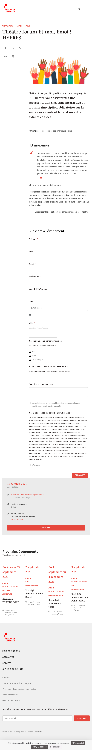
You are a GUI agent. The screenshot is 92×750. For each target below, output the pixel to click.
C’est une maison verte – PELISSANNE (79, 598)
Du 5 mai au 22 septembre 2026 (11, 572)
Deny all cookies (39, 747)
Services (6, 663)
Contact (6, 677)
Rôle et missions (11, 651)
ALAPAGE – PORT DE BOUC (10, 601)
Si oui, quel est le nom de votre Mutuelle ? (48, 366)
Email (32, 264)
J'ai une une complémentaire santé (46, 340)
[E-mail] (5, 56)
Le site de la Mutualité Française (16, 683)
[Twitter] (20, 48)
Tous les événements (12, 555)
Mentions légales (10, 694)
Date (31, 301)
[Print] (13, 56)
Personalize (55, 747)
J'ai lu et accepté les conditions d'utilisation (50, 412)
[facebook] (5, 48)
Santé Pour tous (23, 26)
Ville (32, 323)
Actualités (8, 657)
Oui (33, 351)
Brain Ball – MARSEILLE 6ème (54, 604)
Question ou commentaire (41, 384)
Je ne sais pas (37, 359)
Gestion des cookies (11, 700)
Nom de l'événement (39, 289)
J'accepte (36, 465)
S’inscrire (46, 527)
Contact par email (17, 519)
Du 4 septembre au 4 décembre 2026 (57, 574)
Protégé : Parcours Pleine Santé (34, 594)
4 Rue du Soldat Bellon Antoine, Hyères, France (27, 495)
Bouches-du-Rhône (10, 587)
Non (34, 356)
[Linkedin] (13, 48)
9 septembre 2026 (79, 569)
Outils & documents (12, 669)
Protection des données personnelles (19, 689)
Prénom (33, 239)
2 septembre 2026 (33, 569)
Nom (32, 251)
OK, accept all (78, 743)
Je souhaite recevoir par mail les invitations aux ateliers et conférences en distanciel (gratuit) (56, 404)
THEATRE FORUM (8, 26)
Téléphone (35, 276)
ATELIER (5, 583)
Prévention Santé (55, 595)
